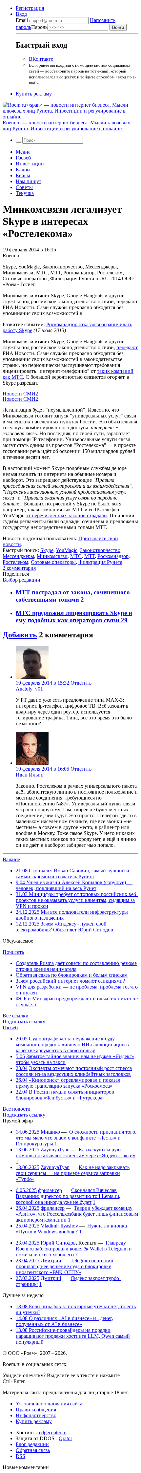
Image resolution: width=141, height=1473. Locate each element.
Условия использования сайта (49, 1403)
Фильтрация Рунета (100, 562)
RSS (20, 1456)
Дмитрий (51, 1260)
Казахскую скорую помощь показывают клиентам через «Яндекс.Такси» (75, 1152)
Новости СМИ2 (20, 393)
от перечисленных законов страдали (66, 515)
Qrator (65, 1438)
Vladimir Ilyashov (59, 1225)
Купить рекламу (34, 93)
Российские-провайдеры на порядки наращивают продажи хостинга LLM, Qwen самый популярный (73, 1336)
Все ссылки (16, 1015)
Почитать (13, 952)
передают (127, 347)
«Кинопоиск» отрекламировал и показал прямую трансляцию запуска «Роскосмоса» (68, 1083)
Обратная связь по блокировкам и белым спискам (72, 975)
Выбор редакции (21, 580)
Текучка (25, 193)
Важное (11, 859)
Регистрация (30, 8)
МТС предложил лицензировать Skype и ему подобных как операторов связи (74, 616)
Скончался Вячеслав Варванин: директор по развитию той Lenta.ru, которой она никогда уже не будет (68, 1196)
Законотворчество (100, 550)
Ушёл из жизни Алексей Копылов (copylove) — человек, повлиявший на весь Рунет (74, 885)
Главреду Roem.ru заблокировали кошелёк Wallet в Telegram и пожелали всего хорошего (74, 1248)
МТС (76, 556)
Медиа (23, 152)
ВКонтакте (41, 59)
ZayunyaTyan (55, 1149)
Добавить (20, 634)
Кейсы (23, 175)
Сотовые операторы (53, 562)
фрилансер (50, 1190)
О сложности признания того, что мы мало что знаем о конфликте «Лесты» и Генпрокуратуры (76, 1137)
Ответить (80, 683)
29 (124, 620)
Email (22, 20)
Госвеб (23, 157)
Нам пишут (28, 181)
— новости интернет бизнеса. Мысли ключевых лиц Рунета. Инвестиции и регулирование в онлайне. (66, 125)
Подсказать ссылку (24, 1021)
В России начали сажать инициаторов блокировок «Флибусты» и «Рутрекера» (65, 1094)
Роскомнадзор (113, 556)
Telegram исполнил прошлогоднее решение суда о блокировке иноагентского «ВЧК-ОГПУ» (64, 1266)
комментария (19, 568)
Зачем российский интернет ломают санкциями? (70, 981)
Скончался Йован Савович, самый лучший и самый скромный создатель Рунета (72, 873)
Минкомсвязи (52, 556)
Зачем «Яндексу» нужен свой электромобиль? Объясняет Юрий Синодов (64, 926)
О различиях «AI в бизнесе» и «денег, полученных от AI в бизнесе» (64, 1321)
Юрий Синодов (58, 1243)
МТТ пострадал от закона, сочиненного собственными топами (73, 596)
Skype (46, 550)
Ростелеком (15, 562)
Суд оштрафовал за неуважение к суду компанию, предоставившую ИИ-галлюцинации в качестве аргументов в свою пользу (72, 1044)
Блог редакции (32, 1444)
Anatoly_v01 (29, 689)
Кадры (23, 169)
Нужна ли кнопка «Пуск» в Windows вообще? (71, 1228)
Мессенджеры (18, 556)
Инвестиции (30, 163)
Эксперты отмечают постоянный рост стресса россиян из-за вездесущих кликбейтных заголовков (74, 1071)
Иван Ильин (30, 775)
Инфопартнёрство (36, 1415)
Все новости (16, 1109)
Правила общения (36, 1409)
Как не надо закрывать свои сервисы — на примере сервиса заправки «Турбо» (73, 1173)
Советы (24, 187)
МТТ (89, 556)
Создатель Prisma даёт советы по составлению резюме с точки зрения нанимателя (76, 966)
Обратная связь (33, 1450)
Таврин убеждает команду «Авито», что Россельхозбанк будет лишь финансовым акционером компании (77, 1214)
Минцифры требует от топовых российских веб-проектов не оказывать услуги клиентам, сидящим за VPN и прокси (77, 900)
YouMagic (66, 550)
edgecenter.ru (53, 1432)
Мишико (50, 1132)
